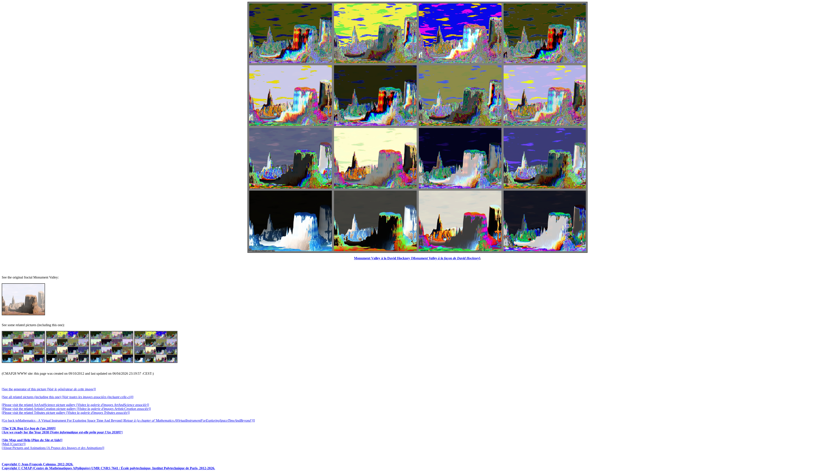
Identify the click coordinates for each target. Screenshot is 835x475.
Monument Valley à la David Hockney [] (417, 258)
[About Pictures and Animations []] (53, 448)
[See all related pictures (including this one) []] (67, 397)
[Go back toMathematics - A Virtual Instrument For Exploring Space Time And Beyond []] (128, 420)
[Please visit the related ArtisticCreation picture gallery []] (76, 409)
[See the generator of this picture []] (49, 389)
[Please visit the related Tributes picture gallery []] (66, 413)
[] (29, 428)
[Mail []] (13, 444)
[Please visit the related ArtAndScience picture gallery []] (75, 405)
